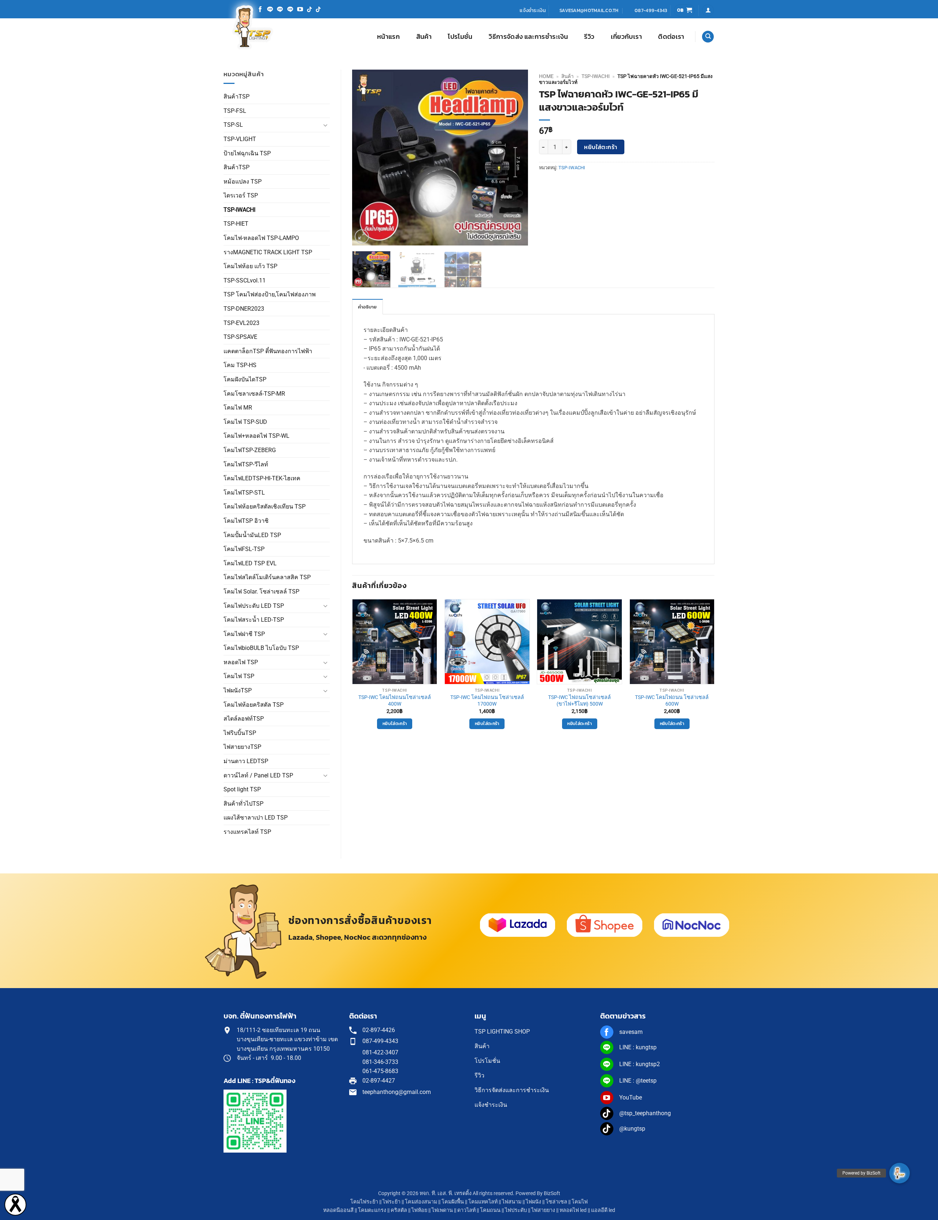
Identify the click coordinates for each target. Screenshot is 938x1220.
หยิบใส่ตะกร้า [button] (395, 723)
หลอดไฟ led (573, 1210)
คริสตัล (399, 1210)
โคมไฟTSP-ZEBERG (250, 450)
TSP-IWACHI (239, 209)
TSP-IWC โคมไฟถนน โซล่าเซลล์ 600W (672, 700)
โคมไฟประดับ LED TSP (254, 605)
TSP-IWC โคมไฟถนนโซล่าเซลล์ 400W (394, 700)
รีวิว (589, 36)
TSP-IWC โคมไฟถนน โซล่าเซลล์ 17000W (487, 700)
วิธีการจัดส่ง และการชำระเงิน (528, 36)
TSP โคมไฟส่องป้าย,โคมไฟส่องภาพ (270, 294)
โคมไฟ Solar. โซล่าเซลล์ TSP (261, 591)
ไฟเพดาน (442, 1210)
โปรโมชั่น (460, 36)
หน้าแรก (388, 36)
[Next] (515, 157)
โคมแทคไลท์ (483, 1202)
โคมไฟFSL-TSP (244, 549)
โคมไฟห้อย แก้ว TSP (250, 266)
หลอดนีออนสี (338, 1210)
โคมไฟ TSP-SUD (245, 421)
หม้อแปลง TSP (243, 181)
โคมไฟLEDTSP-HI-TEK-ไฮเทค (262, 478)
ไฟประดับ (516, 1210)
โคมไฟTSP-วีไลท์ (246, 464)
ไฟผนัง (533, 1202)
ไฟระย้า (391, 1202)
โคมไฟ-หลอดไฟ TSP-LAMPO (261, 237)
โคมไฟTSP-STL (244, 492)
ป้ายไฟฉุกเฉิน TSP (247, 153)
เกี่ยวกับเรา (626, 36)
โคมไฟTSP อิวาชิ (246, 520)
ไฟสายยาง (543, 1210)
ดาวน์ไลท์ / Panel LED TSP (258, 775)
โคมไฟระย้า (364, 1202)
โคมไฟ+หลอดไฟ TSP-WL (256, 435)
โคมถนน (490, 1210)
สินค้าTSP (237, 96)
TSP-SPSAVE (240, 336)
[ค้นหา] (708, 37)
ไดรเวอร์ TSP (241, 195)
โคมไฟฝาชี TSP (244, 634)
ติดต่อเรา (671, 36)
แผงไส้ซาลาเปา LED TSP (256, 817)
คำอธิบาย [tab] (367, 306)
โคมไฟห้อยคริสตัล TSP (254, 704)
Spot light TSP (242, 789)
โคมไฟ (580, 1202)
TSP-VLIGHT (240, 139)
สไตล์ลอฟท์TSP (244, 718)
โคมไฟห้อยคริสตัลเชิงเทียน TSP (265, 506)
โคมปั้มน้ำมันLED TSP (252, 535)
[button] (684, 10)
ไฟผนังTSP (238, 690)
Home (546, 76)
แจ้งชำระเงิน (533, 10)
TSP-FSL (235, 110)
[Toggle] (325, 125)
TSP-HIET (236, 223)
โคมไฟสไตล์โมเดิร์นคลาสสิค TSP (267, 577)
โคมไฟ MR (238, 407)
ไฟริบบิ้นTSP (240, 732)
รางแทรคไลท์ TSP (247, 831)
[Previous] (365, 157)
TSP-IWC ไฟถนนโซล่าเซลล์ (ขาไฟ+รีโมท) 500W (579, 700)
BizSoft (552, 1193)
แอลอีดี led (603, 1210)
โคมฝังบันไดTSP (245, 379)
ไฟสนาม (511, 1202)
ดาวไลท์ (466, 1210)
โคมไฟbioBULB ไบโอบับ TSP (261, 647)
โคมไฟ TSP (239, 676)
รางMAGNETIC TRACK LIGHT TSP (268, 252)
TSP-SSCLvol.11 (245, 280)
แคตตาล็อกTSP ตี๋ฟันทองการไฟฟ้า (268, 351)
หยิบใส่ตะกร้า (600, 147)
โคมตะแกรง (372, 1210)
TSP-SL (233, 124)
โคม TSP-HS (240, 365)
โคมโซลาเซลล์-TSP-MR (254, 393)
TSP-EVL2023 (241, 322)
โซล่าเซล (556, 1202)
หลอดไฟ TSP (241, 662)
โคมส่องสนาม (421, 1202)
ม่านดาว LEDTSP (246, 761)
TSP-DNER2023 (244, 308)
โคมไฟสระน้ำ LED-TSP (254, 619)
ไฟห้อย (419, 1210)
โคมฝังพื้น (453, 1202)
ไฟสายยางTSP (242, 746)
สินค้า (424, 36)
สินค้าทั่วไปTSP (243, 803)
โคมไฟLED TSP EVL (250, 563)
